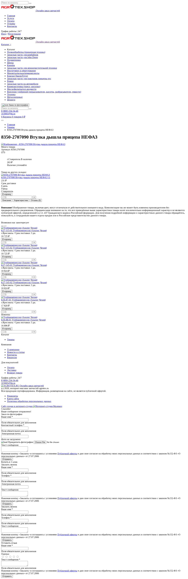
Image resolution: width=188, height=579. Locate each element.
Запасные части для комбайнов (22, 54)
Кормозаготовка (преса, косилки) (23, 86)
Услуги (10, 18)
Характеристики (21, 200)
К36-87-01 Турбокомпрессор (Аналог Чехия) (23, 300)
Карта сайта (13, 398)
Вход (3, 34)
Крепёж (11, 65)
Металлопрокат (15, 97)
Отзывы (11, 23)
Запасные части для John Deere (22, 57)
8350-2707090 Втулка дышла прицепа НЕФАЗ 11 (25, 177)
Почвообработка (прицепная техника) (26, 52)
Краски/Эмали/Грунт (17, 76)
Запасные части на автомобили (22, 84)
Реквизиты (12, 396)
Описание (6, 200)
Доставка (11, 370)
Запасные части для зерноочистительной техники (32, 68)
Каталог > (6, 44)
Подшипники (14, 60)
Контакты (12, 26)
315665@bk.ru (8, 113)
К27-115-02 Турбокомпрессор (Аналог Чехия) (24, 248)
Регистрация (14, 34)
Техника (11, 94)
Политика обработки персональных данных (29, 401)
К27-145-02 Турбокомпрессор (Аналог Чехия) (24, 282)
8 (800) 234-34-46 (9, 111)
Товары (11, 127)
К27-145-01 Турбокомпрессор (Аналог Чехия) (24, 265)
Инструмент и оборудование (21, 70)
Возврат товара (14, 373)
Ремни (10, 81)
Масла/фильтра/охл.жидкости (21, 89)
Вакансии (12, 357)
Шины (10, 62)
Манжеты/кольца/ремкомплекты (23, 73)
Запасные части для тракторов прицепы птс (29, 78)
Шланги (11, 99)
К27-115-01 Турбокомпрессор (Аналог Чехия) (24, 230)
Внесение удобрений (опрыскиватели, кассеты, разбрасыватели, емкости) (44, 92)
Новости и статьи (16, 352)
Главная (11, 15)
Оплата (10, 21)
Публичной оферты (67, 453)
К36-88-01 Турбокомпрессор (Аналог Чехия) (23, 320)
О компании (13, 349)
